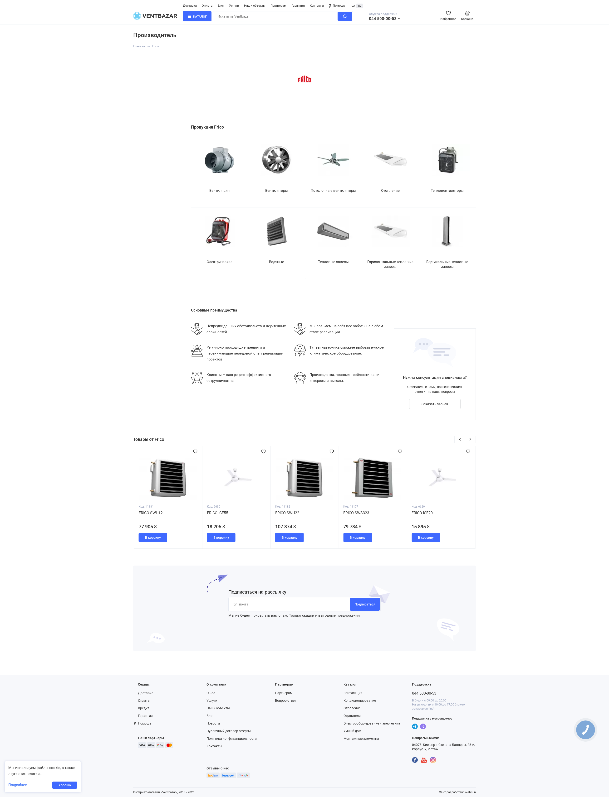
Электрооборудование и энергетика (372, 723)
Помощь (339, 5)
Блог (220, 5)
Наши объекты (254, 5)
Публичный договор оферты (228, 731)
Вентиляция (353, 693)
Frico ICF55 (217, 513)
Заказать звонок (435, 404)
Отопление (352, 708)
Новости (213, 723)
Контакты (317, 5)
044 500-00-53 (383, 18)
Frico (155, 46)
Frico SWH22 (287, 513)
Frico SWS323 (356, 513)
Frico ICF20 (422, 513)
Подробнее (17, 785)
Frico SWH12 (151, 513)
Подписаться (364, 604)
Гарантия (298, 5)
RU (359, 5)
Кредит (143, 708)
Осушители (352, 716)
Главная (139, 46)
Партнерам (278, 5)
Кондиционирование (360, 700)
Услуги (234, 5)
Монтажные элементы (361, 738)
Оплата (207, 5)
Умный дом (352, 731)
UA (353, 5)
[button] (459, 439)
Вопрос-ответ (285, 700)
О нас (210, 693)
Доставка (190, 5)
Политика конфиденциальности (231, 738)
